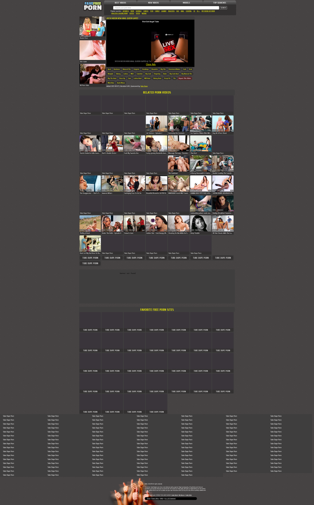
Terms (148, 498)
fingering (157, 74)
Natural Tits (127, 69)
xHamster (154, 150)
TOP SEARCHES (219, 2)
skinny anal (157, 78)
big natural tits (187, 74)
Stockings (145, 69)
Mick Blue (111, 83)
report (165, 130)
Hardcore (117, 69)
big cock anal (174, 74)
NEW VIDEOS (153, 2)
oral (190, 69)
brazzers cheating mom (119, 13)
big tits (163, 69)
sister (138, 13)
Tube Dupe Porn (90, 257)
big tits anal (112, 78)
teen (151, 11)
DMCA (161, 498)
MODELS (186, 2)
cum (129, 78)
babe (165, 74)
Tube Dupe (144, 86)
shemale (139, 11)
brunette (155, 69)
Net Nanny (181, 495)
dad (177, 11)
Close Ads (151, 64)
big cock (148, 74)
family (157, 11)
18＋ (198, 11)
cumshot (140, 74)
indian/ (144, 13)
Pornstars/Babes (174, 69)
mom (132, 11)
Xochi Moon (121, 83)
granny (163, 11)
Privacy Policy (155, 498)
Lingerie (136, 69)
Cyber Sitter (189, 495)
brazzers (171, 11)
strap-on (167, 78)
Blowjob (110, 74)
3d (194, 11)
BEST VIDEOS (120, 2)
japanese (126, 11)
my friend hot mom (208, 11)
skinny (118, 74)
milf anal (147, 78)
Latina (126, 74)
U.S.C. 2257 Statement (170, 498)
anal (182, 11)
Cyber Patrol (174, 495)
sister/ (131, 13)
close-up (122, 78)
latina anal (137, 78)
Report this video (185, 78)
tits (174, 78)
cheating (189, 11)
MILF (132, 74)
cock (184, 69)
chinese (145, 11)
